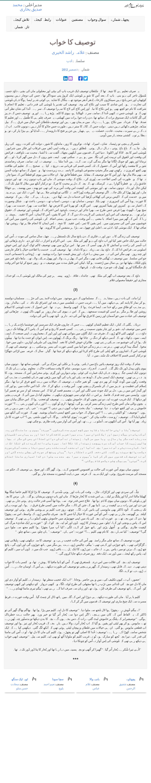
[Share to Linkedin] (65, 78)
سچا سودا (58, 680)
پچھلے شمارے (120, 20)
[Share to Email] (70, 78)
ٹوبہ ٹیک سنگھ (19, 680)
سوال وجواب (97, 20)
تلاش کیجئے (21, 20)
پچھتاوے (131, 680)
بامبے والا (94, 680)
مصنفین (77, 20)
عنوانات (61, 20)
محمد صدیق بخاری (27, 8)
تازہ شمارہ (21, 27)
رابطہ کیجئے (42, 20)
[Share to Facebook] (80, 78)
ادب (69, 61)
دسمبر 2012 (70, 70)
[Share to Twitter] (85, 78)
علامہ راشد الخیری (68, 53)
